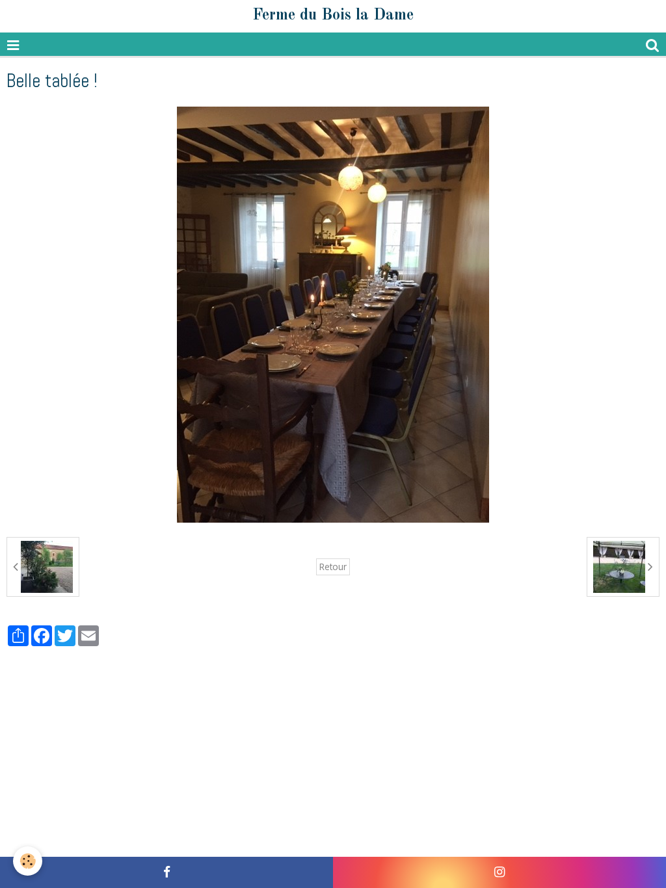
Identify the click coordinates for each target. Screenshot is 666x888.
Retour (333, 566)
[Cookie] (27, 861)
